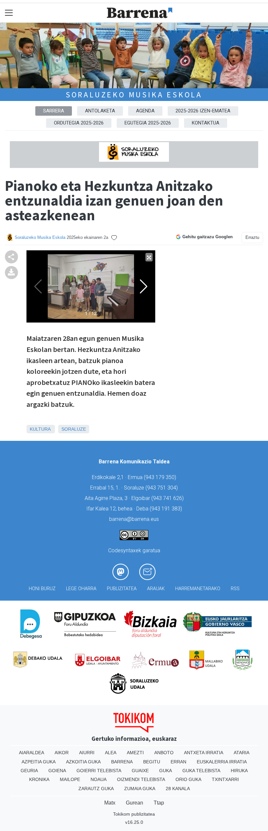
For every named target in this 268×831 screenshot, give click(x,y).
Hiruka (239, 770)
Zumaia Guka (139, 788)
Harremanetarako (197, 588)
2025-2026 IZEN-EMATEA (203, 111)
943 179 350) (160, 477)
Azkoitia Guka (83, 761)
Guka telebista (201, 770)
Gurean (134, 803)
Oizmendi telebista (141, 779)
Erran (178, 761)
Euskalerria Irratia (222, 761)
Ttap (159, 803)
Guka (165, 770)
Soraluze (73, 429)
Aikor (62, 752)
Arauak (156, 588)
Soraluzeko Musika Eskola (134, 95)
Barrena (122, 761)
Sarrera (53, 111)
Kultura (40, 429)
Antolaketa (100, 111)
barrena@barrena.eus (134, 519)
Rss (235, 588)
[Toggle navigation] (9, 13)
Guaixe (140, 770)
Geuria (29, 770)
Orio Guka (188, 779)
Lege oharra (81, 588)
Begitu (151, 761)
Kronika (39, 779)
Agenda (145, 111)
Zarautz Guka (96, 788)
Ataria (241, 752)
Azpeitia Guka (39, 761)
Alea (110, 752)
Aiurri (86, 752)
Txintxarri (225, 779)
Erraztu (252, 237)
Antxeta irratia (203, 752)
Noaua (99, 779)
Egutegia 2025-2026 (148, 123)
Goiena (57, 770)
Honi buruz (42, 588)
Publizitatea (122, 588)
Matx (109, 803)
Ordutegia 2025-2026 (79, 123)
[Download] (11, 272)
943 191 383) (166, 509)
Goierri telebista (98, 770)
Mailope (70, 779)
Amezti (135, 752)
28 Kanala (178, 788)
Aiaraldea (31, 752)
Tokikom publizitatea (134, 814)
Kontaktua (205, 123)
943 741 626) (168, 498)
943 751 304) (162, 488)
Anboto (164, 752)
